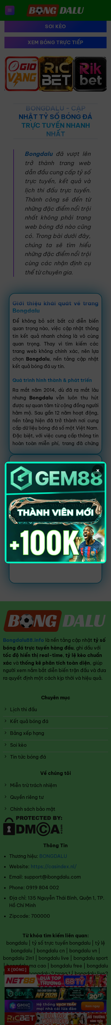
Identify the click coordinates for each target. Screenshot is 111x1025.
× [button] (98, 470)
